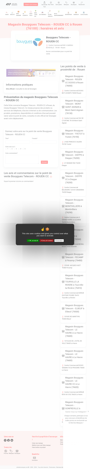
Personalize (59, 240)
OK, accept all (33, 240)
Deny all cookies (47, 240)
